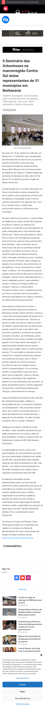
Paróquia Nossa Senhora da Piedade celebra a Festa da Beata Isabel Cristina (30, 612)
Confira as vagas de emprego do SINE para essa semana (30, 600)
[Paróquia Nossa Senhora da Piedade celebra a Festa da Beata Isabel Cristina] (9, 612)
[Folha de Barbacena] (5, 19)
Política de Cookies (22, 704)
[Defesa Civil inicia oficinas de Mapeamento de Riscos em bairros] (9, 639)
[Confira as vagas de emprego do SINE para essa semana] (9, 601)
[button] (41, 655)
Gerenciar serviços (22, 678)
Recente (22, 589)
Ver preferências (22, 698)
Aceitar (22, 684)
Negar (22, 691)
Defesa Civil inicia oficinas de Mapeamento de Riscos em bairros (29, 639)
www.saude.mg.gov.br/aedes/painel (17, 538)
